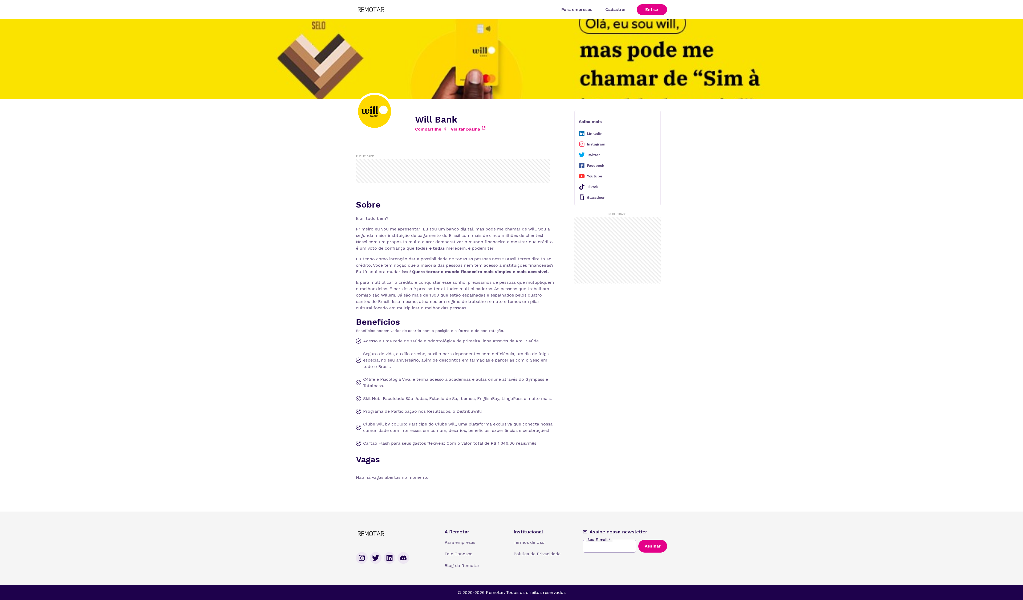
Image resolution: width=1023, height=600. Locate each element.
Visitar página (465, 129)
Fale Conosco (459, 553)
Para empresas (576, 9)
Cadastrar (615, 9)
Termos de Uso (529, 542)
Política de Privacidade (537, 553)
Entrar (652, 9)
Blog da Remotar (462, 565)
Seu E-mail (599, 539)
